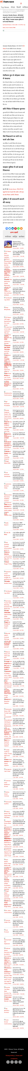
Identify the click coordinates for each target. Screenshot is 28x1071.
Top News (5, 7)
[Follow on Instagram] (20, 1062)
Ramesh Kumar (7, 24)
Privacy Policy (10, 1055)
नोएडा (13, 7)
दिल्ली (19, 7)
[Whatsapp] (18, 228)
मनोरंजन (8, 237)
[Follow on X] (12, 1062)
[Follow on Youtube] (16, 1062)
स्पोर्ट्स (15, 237)
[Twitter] (9, 228)
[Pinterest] (15, 228)
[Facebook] (6, 228)
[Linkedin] (12, 228)
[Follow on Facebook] (8, 1062)
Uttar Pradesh (9, 27)
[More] (21, 228)
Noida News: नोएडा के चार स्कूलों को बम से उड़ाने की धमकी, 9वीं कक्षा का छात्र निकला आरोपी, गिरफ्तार (13, 192)
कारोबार (21, 237)
